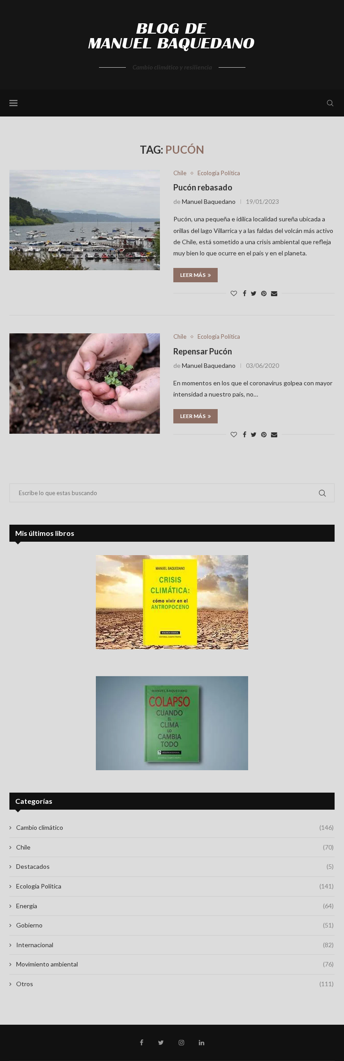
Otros (175, 984)
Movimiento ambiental (175, 964)
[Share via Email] (274, 293)
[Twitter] (161, 1042)
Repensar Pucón (202, 351)
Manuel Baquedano (209, 201)
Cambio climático (175, 827)
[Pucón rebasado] (84, 220)
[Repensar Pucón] (84, 383)
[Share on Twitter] (254, 293)
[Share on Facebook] (244, 293)
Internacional (175, 945)
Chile (179, 173)
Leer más (193, 275)
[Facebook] (141, 1042)
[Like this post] (234, 293)
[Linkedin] (201, 1042)
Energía (175, 906)
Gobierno (175, 925)
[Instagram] (181, 1042)
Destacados (175, 866)
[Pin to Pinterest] (264, 293)
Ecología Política (219, 173)
